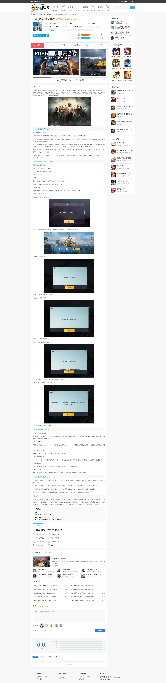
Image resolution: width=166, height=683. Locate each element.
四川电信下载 (39, 541)
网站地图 (39, 679)
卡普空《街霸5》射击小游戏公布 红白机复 (45, 589)
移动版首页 (63, 677)
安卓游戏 (39, 14)
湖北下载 (39, 545)
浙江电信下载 (55, 538)
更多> (131, 45)
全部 (35, 657)
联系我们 (81, 676)
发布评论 (100, 630)
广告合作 (88, 676)
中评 (50, 657)
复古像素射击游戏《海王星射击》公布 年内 (82, 585)
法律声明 (81, 679)
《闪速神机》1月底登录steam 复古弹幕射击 (45, 597)
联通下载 (53, 545)
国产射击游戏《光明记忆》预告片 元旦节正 (45, 600)
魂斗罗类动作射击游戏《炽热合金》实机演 (82, 597)
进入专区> (55, 565)
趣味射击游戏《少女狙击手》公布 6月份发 (45, 585)
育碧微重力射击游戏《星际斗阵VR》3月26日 (82, 593)
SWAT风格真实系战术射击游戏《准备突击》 (44, 593)
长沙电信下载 (55, 541)
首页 (132, 1)
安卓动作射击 (47, 14)
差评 (57, 657)
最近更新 (121, 1)
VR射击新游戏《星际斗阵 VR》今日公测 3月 (82, 589)
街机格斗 (126, 1)
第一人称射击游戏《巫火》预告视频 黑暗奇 (82, 600)
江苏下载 (39, 538)
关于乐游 (39, 676)
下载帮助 (45, 676)
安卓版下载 (40, 35)
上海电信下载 (39, 534)
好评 (42, 657)
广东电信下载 (55, 534)
